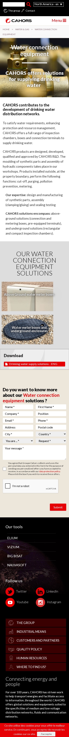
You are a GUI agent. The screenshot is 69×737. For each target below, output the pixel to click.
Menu (57, 20)
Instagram (54, 602)
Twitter (21, 591)
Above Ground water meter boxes (29, 294)
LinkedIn (52, 591)
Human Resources (32, 658)
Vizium (13, 547)
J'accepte (46, 734)
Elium (12, 538)
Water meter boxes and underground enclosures (29, 329)
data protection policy (49, 471)
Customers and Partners (38, 640)
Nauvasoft (17, 565)
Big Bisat (15, 556)
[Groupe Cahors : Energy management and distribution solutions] (17, 20)
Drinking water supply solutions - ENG (33, 364)
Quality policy (29, 649)
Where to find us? (31, 667)
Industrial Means (31, 632)
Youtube (23, 602)
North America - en (46, 4)
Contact (30, 10)
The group (14, 10)
